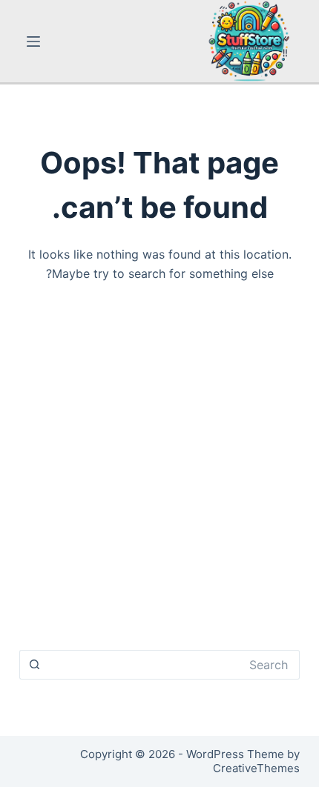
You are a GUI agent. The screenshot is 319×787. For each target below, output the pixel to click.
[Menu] (33, 41)
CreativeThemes (256, 768)
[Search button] (34, 665)
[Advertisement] (159, 472)
